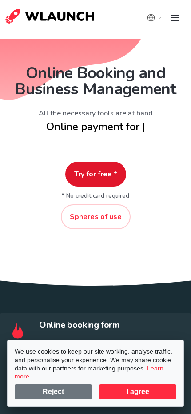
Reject (53, 391)
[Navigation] (175, 17)
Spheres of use (96, 217)
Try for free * (95, 174)
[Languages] (155, 17)
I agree (138, 391)
